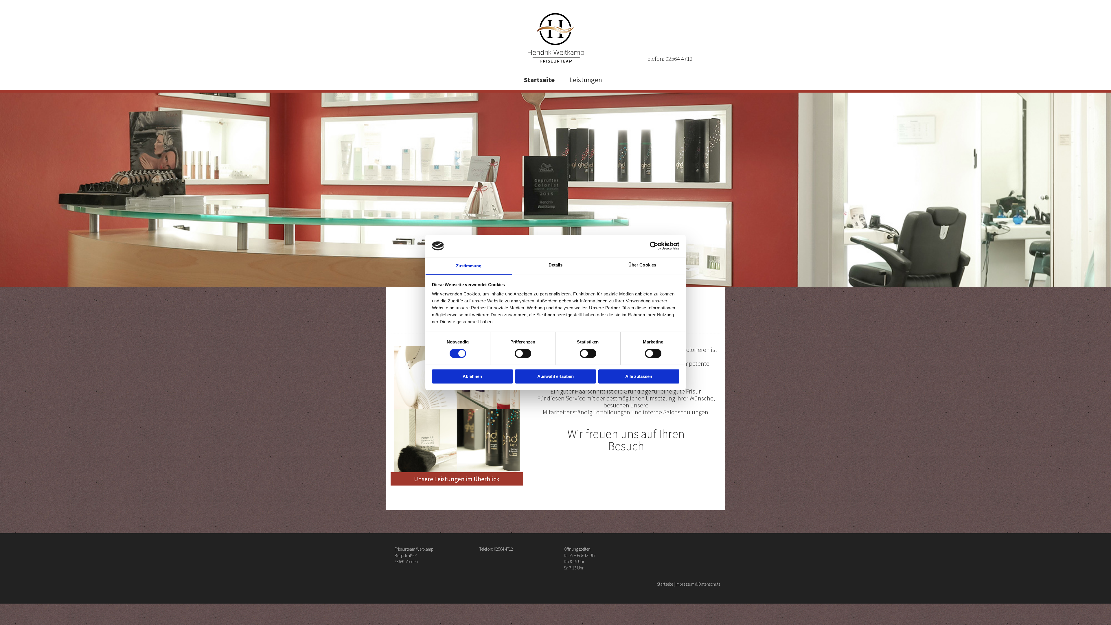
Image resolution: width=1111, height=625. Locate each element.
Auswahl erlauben (555, 376)
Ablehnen (472, 376)
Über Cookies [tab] (642, 264)
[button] (457, 479)
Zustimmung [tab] (469, 265)
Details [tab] (556, 264)
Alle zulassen (638, 376)
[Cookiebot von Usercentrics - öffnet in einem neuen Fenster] (654, 246)
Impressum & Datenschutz (698, 584)
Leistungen (585, 79)
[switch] (523, 353)
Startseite (539, 79)
